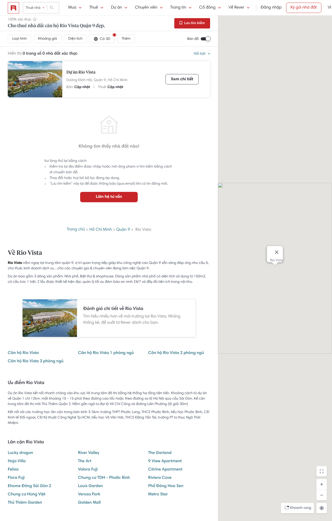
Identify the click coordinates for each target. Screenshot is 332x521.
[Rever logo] (13, 7)
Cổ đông (207, 8)
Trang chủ (76, 230)
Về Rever (236, 8)
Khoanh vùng (300, 508)
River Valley (88, 453)
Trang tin (178, 8)
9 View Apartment (165, 461)
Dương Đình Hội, (79, 80)
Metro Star (158, 495)
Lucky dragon (20, 453)
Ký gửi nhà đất (303, 8)
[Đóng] (277, 252)
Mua (72, 8)
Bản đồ (193, 39)
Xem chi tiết (182, 79)
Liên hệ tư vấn (109, 197)
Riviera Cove (159, 478)
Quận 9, (100, 80)
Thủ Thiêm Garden (25, 503)
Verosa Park (89, 495)
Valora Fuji (88, 470)
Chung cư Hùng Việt (26, 495)
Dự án (116, 8)
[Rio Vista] (35, 79)
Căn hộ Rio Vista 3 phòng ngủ (36, 361)
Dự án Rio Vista (80, 72)
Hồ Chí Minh (117, 80)
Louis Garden (90, 486)
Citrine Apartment (165, 470)
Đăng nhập (271, 8)
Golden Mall (89, 503)
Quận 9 (123, 230)
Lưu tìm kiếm (194, 23)
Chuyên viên (146, 8)
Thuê (93, 8)
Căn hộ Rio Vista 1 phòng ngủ (106, 353)
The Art (85, 461)
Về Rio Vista (25, 253)
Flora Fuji (16, 478)
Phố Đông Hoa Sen (165, 486)
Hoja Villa (17, 461)
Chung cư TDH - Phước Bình (104, 478)
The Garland (159, 453)
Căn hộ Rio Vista (23, 353)
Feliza (13, 470)
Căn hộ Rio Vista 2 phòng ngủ (176, 353)
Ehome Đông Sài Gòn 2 (29, 486)
